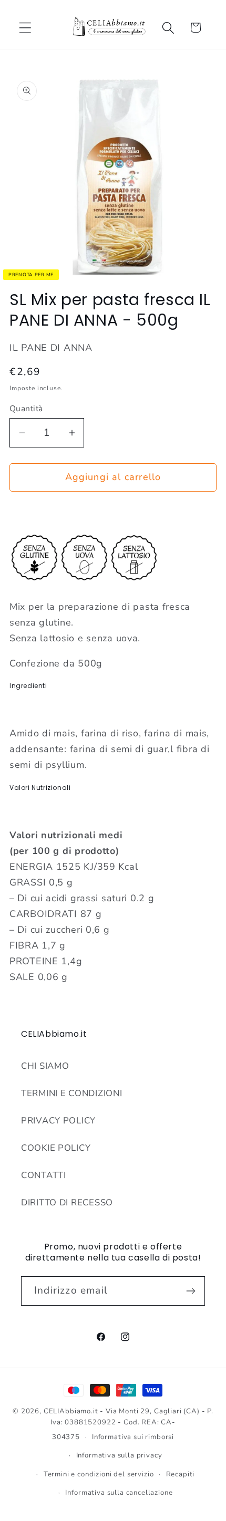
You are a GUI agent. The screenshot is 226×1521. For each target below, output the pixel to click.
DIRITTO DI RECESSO (67, 1202)
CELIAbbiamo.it (71, 1411)
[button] (25, 27)
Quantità (26, 408)
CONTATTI (43, 1175)
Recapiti (180, 1474)
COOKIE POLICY (55, 1148)
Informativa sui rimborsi (133, 1437)
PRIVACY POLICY (58, 1120)
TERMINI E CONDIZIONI (71, 1093)
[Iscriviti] (190, 1291)
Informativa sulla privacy (119, 1455)
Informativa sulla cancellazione (118, 1492)
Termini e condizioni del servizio (99, 1474)
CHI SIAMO (45, 1066)
